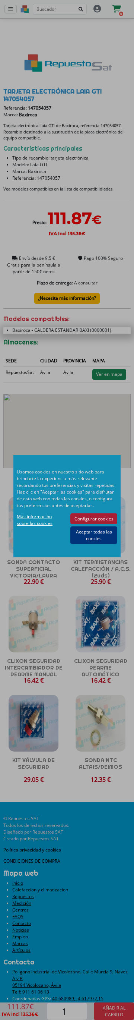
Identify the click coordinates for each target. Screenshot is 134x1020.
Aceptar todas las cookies (94, 535)
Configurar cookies (94, 519)
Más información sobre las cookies (34, 519)
